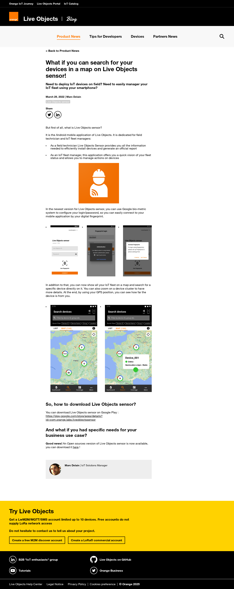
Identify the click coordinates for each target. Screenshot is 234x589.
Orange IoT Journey (21, 3)
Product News (68, 36)
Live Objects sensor (57, 101)
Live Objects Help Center (25, 584)
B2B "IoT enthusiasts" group (38, 559)
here (76, 447)
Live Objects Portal (48, 3)
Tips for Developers (105, 36)
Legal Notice (55, 584)
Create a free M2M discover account (37, 540)
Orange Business (111, 570)
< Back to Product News (62, 50)
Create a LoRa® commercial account (96, 540)
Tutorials (25, 570)
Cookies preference (103, 584)
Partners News (165, 36)
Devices (137, 36)
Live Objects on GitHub (115, 559)
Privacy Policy (77, 584)
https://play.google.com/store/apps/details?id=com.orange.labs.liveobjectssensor (74, 417)
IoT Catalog (71, 3)
